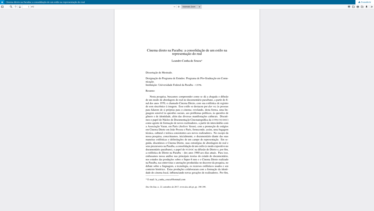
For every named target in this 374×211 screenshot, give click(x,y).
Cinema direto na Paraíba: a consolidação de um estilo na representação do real (45, 2)
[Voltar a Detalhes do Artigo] (2, 2)
